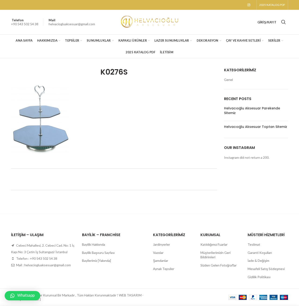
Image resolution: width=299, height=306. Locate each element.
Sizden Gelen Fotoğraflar (218, 265)
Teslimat (254, 244)
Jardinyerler (161, 244)
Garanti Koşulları (260, 253)
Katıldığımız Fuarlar (214, 244)
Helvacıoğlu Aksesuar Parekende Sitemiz (252, 110)
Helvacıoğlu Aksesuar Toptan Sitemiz (255, 126)
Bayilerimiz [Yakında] (96, 261)
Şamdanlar (160, 261)
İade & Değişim (258, 261)
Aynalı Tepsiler (163, 269)
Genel (228, 80)
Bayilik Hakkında (93, 244)
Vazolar (158, 253)
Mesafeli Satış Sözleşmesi (266, 269)
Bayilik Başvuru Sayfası (98, 253)
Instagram (249, 5)
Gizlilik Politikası (259, 277)
